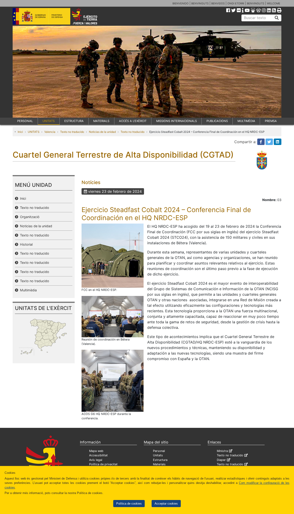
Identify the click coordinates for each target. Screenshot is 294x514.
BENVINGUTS (200, 3)
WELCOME (273, 3)
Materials (159, 464)
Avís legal (95, 460)
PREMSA (271, 121)
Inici (20, 131)
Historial (25, 244)
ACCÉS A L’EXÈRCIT (133, 121)
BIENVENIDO (180, 3)
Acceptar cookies (166, 503)
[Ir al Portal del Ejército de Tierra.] (89, 16)
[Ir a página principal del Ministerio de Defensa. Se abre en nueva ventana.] (41, 16)
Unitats (158, 455)
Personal (159, 451)
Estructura (160, 460)
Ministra (222, 451)
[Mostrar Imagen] (113, 255)
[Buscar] (276, 18)
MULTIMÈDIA (246, 121)
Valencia (49, 131)
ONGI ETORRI (235, 3)
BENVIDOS (218, 3)
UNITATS (48, 121)
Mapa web (96, 451)
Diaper (221, 460)
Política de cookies (129, 503)
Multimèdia (27, 290)
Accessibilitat (98, 455)
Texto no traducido (72, 131)
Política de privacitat (103, 464)
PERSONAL (25, 121)
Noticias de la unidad (102, 131)
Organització (29, 217)
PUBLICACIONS (217, 121)
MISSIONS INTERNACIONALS (176, 121)
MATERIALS (101, 121)
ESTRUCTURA (74, 121)
